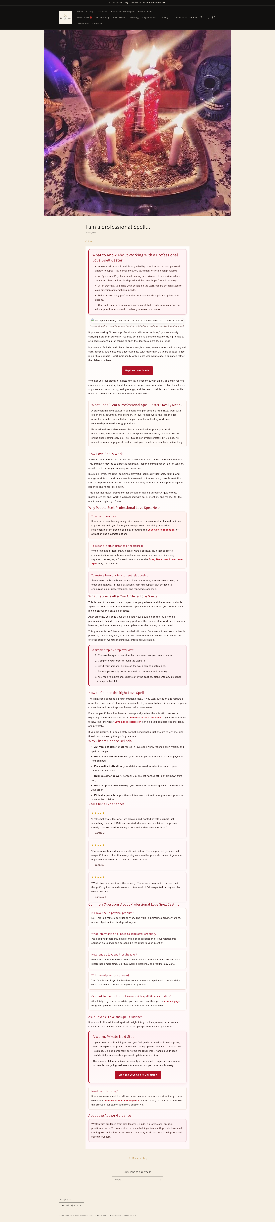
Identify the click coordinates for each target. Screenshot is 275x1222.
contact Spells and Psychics (122, 1100)
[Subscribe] (160, 1179)
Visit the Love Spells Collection (138, 1074)
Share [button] (91, 241)
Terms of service (130, 1215)
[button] (201, 17)
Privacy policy (115, 1215)
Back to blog (139, 1158)
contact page (172, 1001)
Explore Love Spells (137, 370)
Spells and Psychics (72, 1215)
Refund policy (102, 1215)
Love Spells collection (161, 529)
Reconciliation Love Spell (145, 717)
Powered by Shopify (87, 1215)
